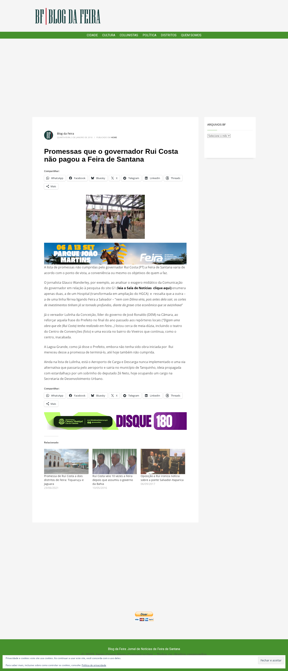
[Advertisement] (144, 77)
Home (114, 137)
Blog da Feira (65, 133)
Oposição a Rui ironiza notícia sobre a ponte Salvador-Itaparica (162, 478)
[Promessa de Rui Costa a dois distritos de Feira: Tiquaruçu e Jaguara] (66, 461)
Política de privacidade (94, 665)
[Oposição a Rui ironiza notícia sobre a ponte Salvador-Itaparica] (163, 461)
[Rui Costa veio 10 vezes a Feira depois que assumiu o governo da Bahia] (114, 461)
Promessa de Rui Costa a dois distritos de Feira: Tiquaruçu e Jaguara (64, 480)
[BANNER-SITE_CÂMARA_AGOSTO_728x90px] (115, 420)
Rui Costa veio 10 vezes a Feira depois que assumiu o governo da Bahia (112, 480)
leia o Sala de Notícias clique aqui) (144, 288)
